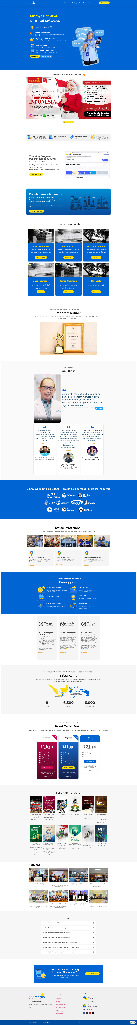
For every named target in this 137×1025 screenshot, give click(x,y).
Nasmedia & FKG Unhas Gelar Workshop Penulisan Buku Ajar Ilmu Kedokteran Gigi (59, 885)
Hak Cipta (58, 1008)
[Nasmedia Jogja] (59, 553)
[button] (28, 502)
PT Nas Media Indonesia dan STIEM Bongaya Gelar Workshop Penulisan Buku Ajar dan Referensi (98, 885)
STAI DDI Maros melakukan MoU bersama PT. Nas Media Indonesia (98, 905)
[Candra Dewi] (88, 624)
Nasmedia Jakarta (36, 557)
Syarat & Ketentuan (60, 1011)
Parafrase (40, 292)
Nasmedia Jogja (63, 557)
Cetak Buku (96, 257)
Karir (90, 3)
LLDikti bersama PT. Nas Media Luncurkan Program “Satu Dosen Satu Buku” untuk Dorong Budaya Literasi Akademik (58, 905)
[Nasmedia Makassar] (86, 553)
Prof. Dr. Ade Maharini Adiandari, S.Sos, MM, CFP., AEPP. (92, 458)
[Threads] (93, 1013)
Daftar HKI (96, 292)
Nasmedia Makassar (92, 557)
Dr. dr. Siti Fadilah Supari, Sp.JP (44, 458)
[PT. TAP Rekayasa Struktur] (46, 624)
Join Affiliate (68, 292)
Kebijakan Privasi (59, 1013)
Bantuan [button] (66, 3)
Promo (85, 3)
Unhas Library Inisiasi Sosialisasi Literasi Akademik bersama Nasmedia (78, 885)
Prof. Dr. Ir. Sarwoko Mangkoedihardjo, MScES (68, 465)
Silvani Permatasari (68, 633)
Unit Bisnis (58, 1001)
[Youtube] (90, 1013)
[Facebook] (84, 1013)
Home (44, 3)
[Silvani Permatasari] (67, 624)
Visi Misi (57, 999)
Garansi (57, 1010)
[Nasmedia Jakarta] (31, 553)
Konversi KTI (68, 257)
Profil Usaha (58, 996)
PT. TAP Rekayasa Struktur (46, 633)
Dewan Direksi (59, 1002)
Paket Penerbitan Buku (61, 1004)
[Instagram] (87, 1013)
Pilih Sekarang (47, 767)
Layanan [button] (51, 3)
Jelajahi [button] (59, 3)
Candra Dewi (86, 633)
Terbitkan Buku (41, 257)
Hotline (89, 997)
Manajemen (58, 998)
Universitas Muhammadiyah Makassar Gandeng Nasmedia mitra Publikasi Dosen (38, 885)
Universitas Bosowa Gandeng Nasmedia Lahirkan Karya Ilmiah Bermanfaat (78, 905)
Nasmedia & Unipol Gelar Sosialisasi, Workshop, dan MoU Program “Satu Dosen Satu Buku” (39, 906)
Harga (57, 1005)
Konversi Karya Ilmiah (61, 1007)
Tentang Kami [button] (76, 3)
